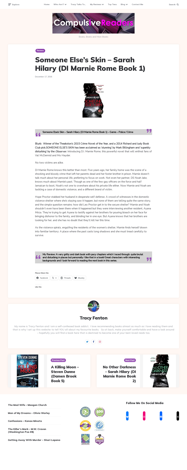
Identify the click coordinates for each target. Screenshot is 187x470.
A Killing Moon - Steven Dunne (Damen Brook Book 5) (65, 374)
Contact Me (137, 4)
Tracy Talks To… (78, 4)
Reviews (40, 50)
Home (46, 4)
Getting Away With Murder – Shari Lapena (34, 440)
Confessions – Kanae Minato (25, 421)
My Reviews (95, 4)
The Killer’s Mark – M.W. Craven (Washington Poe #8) (27, 430)
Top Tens (112, 4)
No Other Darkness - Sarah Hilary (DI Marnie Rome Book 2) (119, 374)
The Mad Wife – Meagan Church (27, 405)
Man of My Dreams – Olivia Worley (29, 413)
